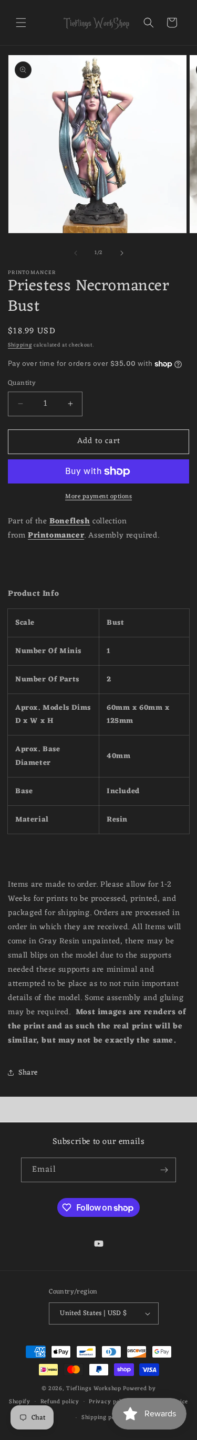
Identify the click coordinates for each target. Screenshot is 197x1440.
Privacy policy (109, 1401)
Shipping (20, 345)
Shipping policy (103, 1417)
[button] (21, 22)
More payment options (98, 496)
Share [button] (28, 1072)
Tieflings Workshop (93, 1388)
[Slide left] (75, 253)
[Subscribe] (163, 1170)
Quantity (22, 383)
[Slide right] (121, 253)
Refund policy (59, 1401)
